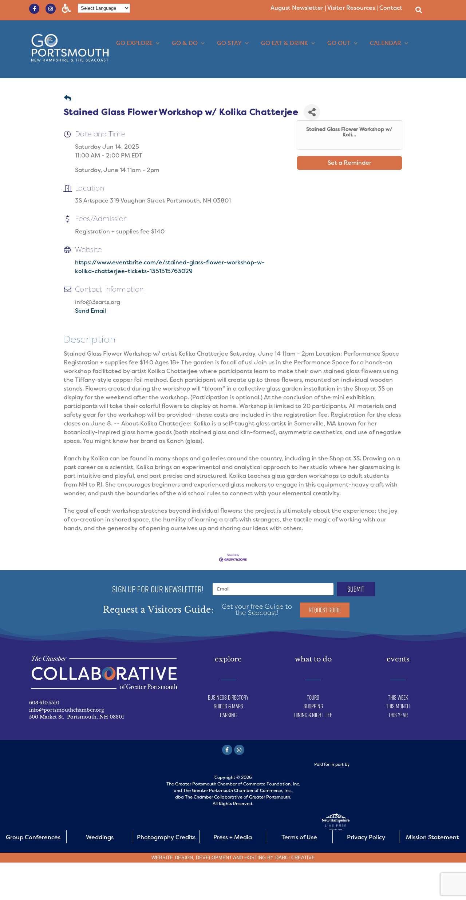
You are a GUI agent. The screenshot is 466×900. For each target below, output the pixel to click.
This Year (398, 715)
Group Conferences (33, 837)
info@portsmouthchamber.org (66, 710)
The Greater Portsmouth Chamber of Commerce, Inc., (238, 790)
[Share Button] (312, 112)
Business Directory (228, 697)
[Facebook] (227, 750)
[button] (418, 10)
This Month (398, 706)
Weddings (100, 837)
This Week (398, 697)
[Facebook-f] (34, 9)
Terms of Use (299, 837)
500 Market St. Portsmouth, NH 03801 (76, 717)
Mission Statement (432, 837)
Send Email (90, 311)
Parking (228, 715)
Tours (313, 697)
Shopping (313, 706)
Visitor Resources (351, 8)
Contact (390, 8)
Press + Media (232, 837)
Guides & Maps (228, 706)
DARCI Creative (295, 857)
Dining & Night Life (313, 715)
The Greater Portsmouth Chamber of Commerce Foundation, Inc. (233, 784)
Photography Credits (166, 837)
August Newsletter (296, 8)
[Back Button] (67, 98)
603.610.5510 (44, 702)
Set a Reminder (349, 163)
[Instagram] (51, 9)
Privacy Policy (366, 837)
